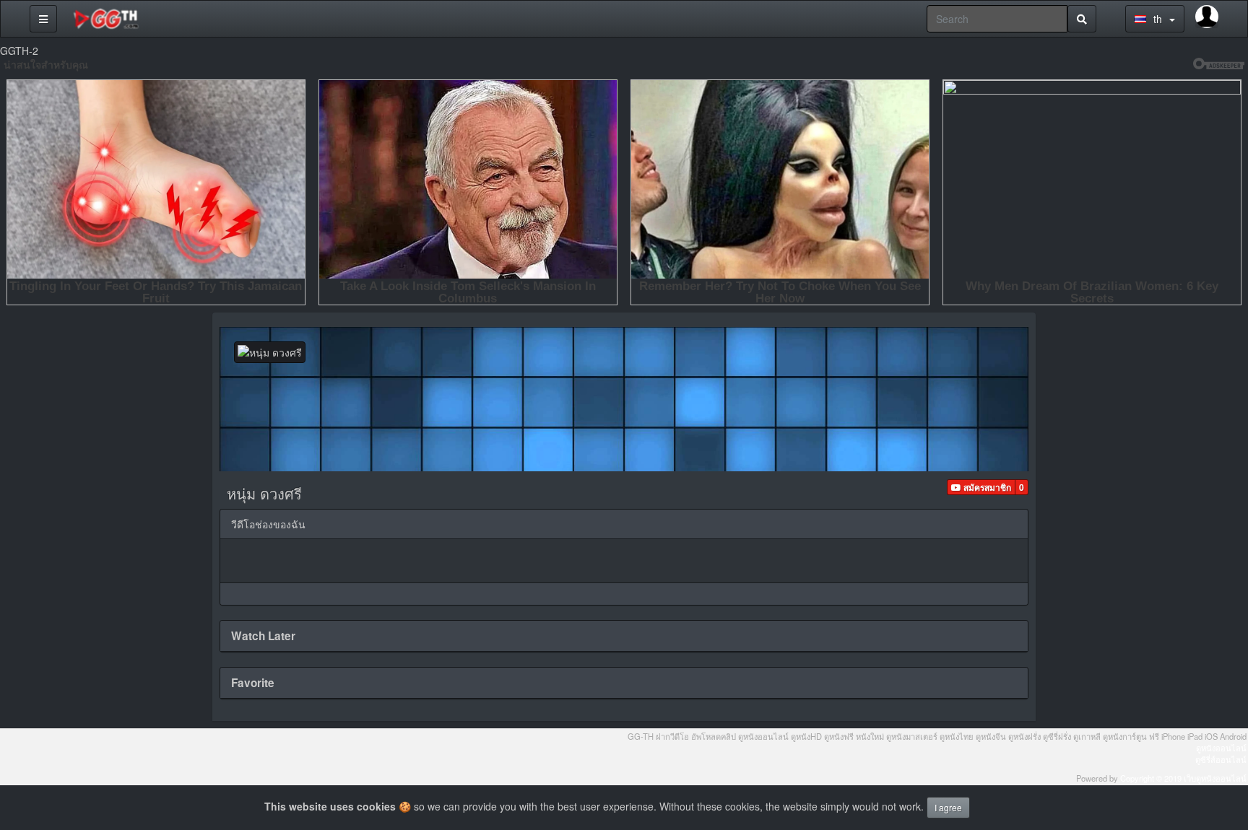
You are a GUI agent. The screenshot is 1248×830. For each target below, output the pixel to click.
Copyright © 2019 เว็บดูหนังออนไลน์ (1183, 778)
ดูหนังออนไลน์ (1221, 747)
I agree (948, 807)
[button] (981, 487)
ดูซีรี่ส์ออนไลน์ (1221, 759)
